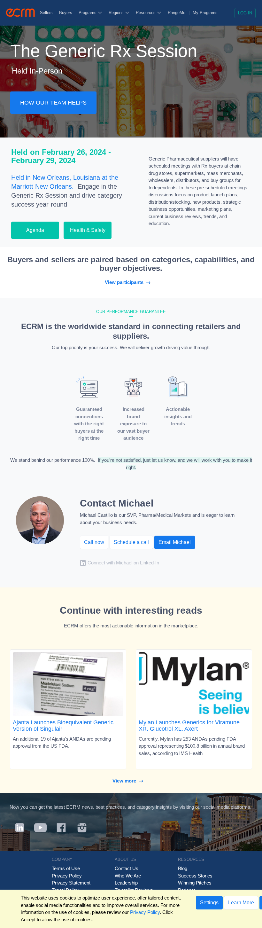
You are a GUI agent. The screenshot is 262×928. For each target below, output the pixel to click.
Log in (245, 13)
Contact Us (126, 868)
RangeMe (176, 12)
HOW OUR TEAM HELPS (53, 102)
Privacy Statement (71, 882)
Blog (182, 868)
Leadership (126, 882)
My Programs (205, 12)
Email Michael (174, 542)
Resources (146, 12)
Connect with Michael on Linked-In (123, 563)
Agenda (35, 230)
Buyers (65, 12)
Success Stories (195, 875)
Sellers (46, 12)
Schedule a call (131, 542)
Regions (117, 12)
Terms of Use (66, 868)
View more (125, 780)
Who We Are (128, 875)
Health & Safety (87, 230)
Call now (94, 542)
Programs (88, 12)
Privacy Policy (67, 875)
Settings (209, 902)
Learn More (241, 902)
